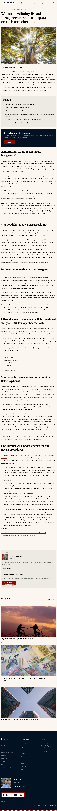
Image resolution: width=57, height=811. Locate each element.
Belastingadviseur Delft (7, 752)
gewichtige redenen (21, 331)
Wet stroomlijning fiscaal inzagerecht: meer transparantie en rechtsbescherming (19, 9)
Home (3, 743)
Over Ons (3, 746)
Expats (23, 763)
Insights (7, 9)
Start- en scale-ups (26, 757)
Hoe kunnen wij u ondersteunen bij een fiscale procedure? (24, 123)
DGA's (22, 760)
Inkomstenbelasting (10, 355)
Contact (3, 761)
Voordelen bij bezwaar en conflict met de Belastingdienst (24, 119)
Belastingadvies (25, 743)
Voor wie (3, 755)
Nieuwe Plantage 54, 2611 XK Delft (47, 747)
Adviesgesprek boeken (47, 751)
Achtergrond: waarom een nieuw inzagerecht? (20, 104)
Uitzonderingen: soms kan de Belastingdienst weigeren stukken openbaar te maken (30, 115)
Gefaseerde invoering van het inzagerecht (19, 111)
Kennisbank (4, 764)
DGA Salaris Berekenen (7, 767)
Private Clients (24, 766)
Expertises (4, 749)
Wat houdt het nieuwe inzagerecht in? (17, 107)
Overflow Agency (49, 805)
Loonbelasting (8, 357)
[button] (25, 3)
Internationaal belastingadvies (25, 747)
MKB (22, 769)
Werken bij (4, 758)
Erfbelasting (8, 365)
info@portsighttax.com (47, 743)
